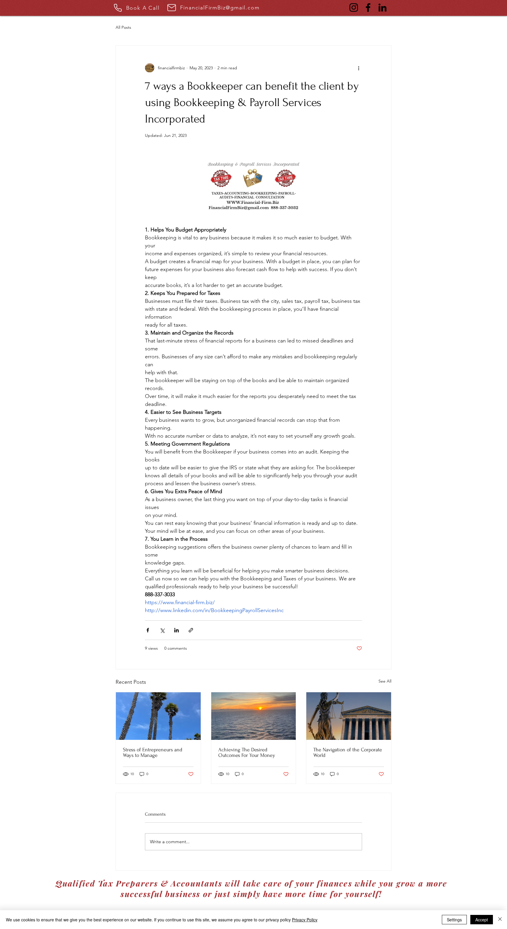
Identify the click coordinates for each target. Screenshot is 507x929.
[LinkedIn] (382, 7)
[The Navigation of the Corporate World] (348, 716)
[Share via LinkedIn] (176, 630)
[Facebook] (368, 7)
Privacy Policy (304, 920)
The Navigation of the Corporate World (347, 752)
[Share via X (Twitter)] (162, 630)
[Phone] (118, 8)
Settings (454, 920)
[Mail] (172, 8)
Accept (481, 920)
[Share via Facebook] (148, 630)
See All (384, 681)
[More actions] (358, 67)
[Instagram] (353, 7)
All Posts (123, 27)
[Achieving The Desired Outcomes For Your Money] (253, 716)
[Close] (499, 919)
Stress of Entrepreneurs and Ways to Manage (152, 752)
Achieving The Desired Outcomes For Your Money (246, 752)
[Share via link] (191, 630)
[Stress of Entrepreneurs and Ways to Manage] (158, 716)
